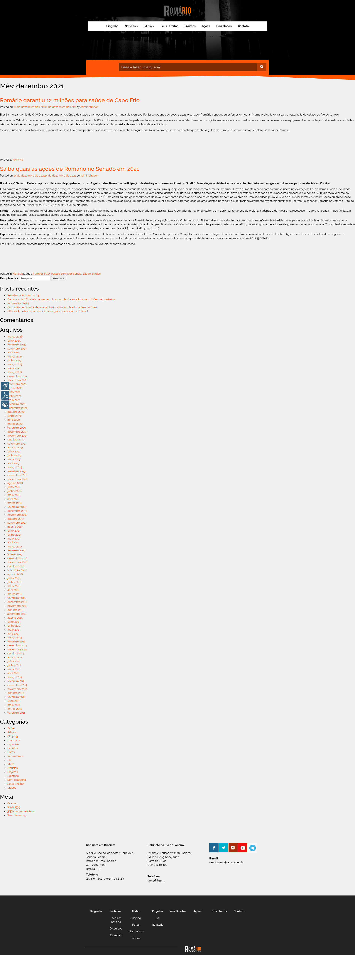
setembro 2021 (16, 384)
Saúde (87, 273)
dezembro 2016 (17, 558)
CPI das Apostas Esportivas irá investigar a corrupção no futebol (47, 311)
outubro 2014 (15, 653)
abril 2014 (13, 673)
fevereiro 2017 (16, 550)
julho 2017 (13, 530)
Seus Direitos (169, 26)
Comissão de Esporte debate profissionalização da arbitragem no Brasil (52, 307)
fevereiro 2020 (16, 427)
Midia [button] (148, 26)
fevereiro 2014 (16, 681)
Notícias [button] (130, 26)
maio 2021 (13, 400)
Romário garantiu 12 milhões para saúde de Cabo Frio (70, 100)
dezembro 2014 (17, 645)
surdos (96, 273)
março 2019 (14, 467)
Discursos (13, 740)
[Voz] (5, 395)
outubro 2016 (15, 566)
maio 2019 (13, 459)
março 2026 (15, 336)
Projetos (190, 26)
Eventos (12, 748)
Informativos (15, 756)
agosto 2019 (15, 447)
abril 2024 (13, 352)
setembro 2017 (16, 522)
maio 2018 (13, 495)
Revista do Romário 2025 (23, 295)
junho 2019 (14, 455)
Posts (13, 807)
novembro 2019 (17, 435)
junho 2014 (14, 665)
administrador (89, 107)
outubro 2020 (16, 411)
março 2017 (14, 546)
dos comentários (21, 811)
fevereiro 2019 (16, 471)
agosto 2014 (15, 657)
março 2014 (14, 677)
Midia (10, 764)
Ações (206, 26)
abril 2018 (13, 499)
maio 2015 (13, 629)
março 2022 (14, 372)
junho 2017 (14, 534)
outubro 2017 (15, 518)
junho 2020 (14, 416)
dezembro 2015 (17, 602)
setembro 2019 (16, 443)
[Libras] (5, 386)
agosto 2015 (15, 617)
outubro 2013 (15, 693)
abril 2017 (13, 542)
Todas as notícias (115, 920)
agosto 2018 (15, 483)
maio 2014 (13, 669)
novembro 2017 (17, 514)
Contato (243, 26)
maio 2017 (13, 538)
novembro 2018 (17, 479)
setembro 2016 (16, 570)
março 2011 (14, 708)
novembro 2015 (17, 606)
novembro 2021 (17, 380)
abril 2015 (13, 633)
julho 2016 (13, 578)
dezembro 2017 (17, 511)
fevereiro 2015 (16, 641)
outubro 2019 (15, 439)
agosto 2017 (15, 526)
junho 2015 (14, 625)
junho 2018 (14, 491)
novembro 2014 (17, 649)
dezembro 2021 (17, 376)
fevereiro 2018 (16, 507)
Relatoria (13, 776)
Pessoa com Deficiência (66, 273)
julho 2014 (13, 661)
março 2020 (15, 423)
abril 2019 (13, 463)
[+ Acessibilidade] (5, 405)
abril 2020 (13, 419)
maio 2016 (13, 586)
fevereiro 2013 (16, 697)
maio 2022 (14, 368)
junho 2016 (14, 582)
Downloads (224, 26)
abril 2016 (13, 590)
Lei (9, 760)
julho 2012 (13, 701)
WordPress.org (16, 815)
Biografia (112, 26)
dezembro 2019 (17, 431)
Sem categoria (16, 779)
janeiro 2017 (14, 554)
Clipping (12, 736)
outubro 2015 (15, 610)
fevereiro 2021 (16, 404)
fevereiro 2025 (16, 344)
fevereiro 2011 (16, 712)
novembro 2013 (17, 689)
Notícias (18, 160)
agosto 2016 (15, 574)
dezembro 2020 (17, 408)
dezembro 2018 (17, 475)
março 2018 (14, 503)
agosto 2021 (15, 388)
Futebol (38, 273)
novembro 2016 (17, 562)
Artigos (11, 732)
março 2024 (14, 356)
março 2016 (14, 594)
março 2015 (14, 637)
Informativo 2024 (18, 303)
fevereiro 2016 (16, 598)
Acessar (12, 803)
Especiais (13, 744)
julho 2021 (13, 392)
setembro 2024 (17, 348)
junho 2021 (14, 396)
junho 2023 (14, 360)
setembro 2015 (16, 613)
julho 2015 (13, 621)
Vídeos (11, 787)
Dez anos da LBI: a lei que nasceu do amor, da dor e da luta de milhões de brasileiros (61, 299)
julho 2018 (13, 487)
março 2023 (14, 364)
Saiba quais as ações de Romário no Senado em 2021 (69, 169)
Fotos (11, 752)
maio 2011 (13, 705)
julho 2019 (13, 451)
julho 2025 (14, 340)
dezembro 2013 (17, 685)
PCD (47, 273)
